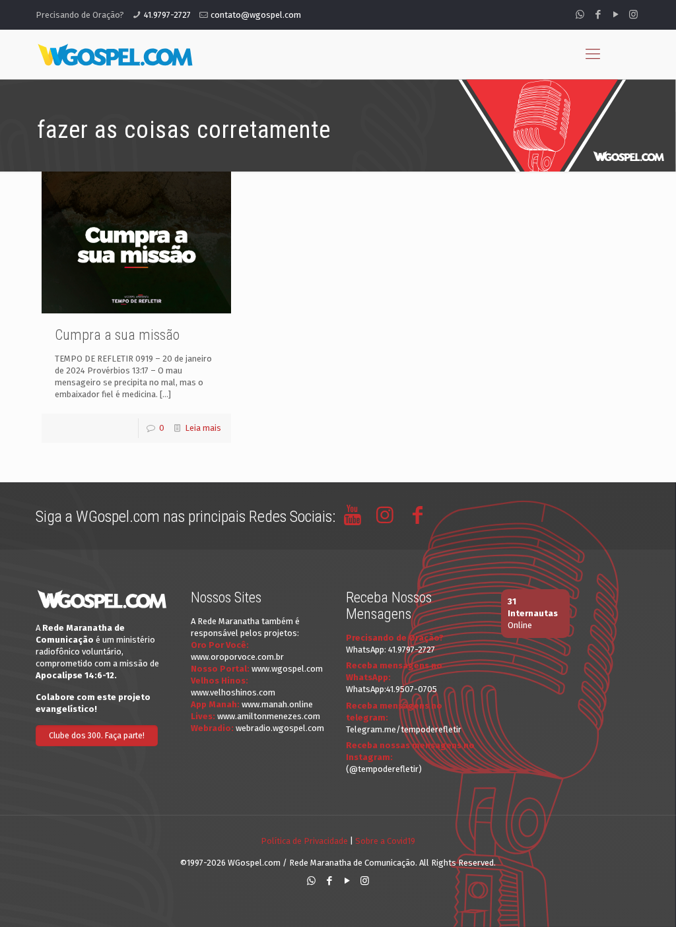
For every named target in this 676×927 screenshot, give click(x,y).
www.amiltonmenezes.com (268, 716)
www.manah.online (277, 704)
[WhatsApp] (580, 14)
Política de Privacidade (304, 841)
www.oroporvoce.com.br (237, 657)
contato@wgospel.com (256, 15)
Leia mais (203, 428)
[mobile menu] (593, 54)
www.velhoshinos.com (233, 692)
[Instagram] (633, 14)
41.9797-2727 (167, 15)
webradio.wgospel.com (280, 728)
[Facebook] (598, 14)
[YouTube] (616, 14)
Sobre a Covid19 (385, 841)
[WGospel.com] (115, 54)
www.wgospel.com (287, 669)
